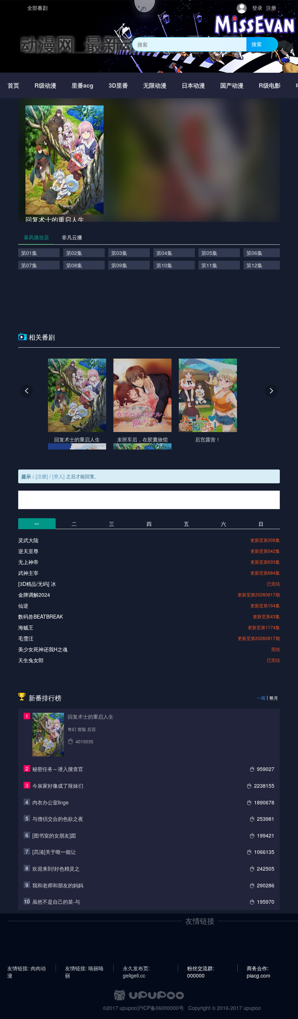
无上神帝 (28, 562)
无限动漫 (154, 85)
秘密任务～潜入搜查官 (57, 768)
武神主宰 (28, 572)
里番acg (82, 85)
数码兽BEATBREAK (40, 616)
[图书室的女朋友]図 (54, 835)
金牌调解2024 (34, 594)
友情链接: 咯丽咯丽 (84, 968)
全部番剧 (37, 7)
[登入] (58, 476)
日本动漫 (193, 85)
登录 (257, 7)
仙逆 (23, 605)
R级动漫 (45, 85)
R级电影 (270, 85)
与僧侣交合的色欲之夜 (57, 818)
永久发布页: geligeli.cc (136, 968)
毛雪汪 (25, 638)
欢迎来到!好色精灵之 (56, 868)
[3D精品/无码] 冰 (37, 583)
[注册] (42, 476)
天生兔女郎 (31, 660)
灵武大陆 (28, 540)
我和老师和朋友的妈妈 (57, 885)
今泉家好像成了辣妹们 (57, 785)
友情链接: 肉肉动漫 (26, 968)
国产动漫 (231, 85)
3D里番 (118, 85)
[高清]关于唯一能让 (54, 851)
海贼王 (25, 627)
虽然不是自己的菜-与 (56, 901)
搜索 (256, 44)
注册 (271, 7)
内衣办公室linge (50, 802)
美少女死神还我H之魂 (43, 649)
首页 (13, 85)
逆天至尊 (28, 551)
